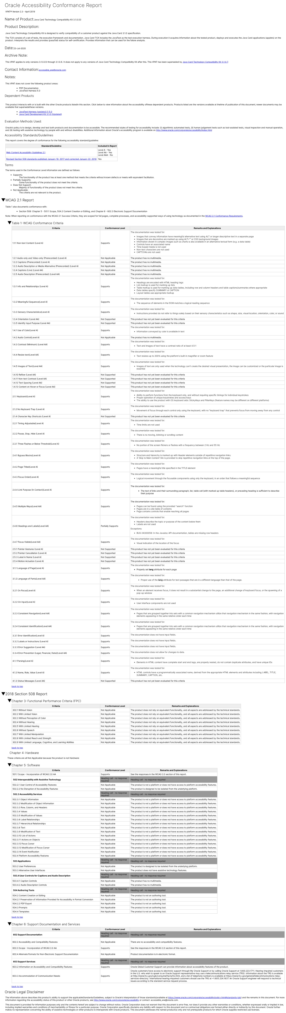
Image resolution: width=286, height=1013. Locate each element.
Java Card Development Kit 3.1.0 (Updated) (40, 114)
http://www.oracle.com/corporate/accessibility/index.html (184, 130)
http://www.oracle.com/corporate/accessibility (116, 1000)
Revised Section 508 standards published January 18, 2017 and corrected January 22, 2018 (51, 159)
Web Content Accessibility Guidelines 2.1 (25, 152)
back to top (17, 686)
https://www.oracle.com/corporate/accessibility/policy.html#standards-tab (204, 997)
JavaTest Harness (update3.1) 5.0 (35, 111)
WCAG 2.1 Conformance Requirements (224, 216)
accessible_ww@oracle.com (52, 70)
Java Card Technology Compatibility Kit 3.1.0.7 (205, 62)
